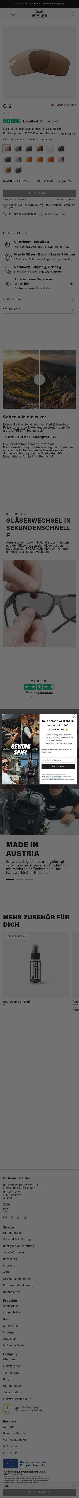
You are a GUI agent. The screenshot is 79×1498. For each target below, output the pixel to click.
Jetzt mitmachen (58, 766)
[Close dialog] (74, 716)
